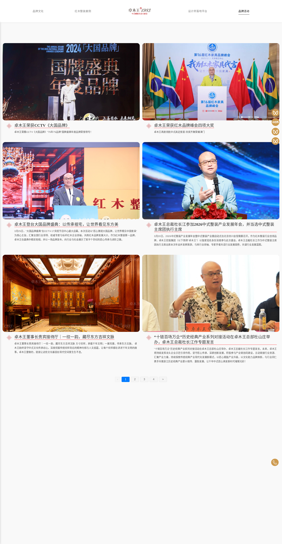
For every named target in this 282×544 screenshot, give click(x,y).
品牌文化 (38, 11)
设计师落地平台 (197, 11)
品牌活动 (243, 11)
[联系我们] (275, 462)
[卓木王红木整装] (275, 122)
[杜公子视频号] (275, 132)
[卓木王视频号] (275, 113)
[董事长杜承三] (275, 141)
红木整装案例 (83, 11)
